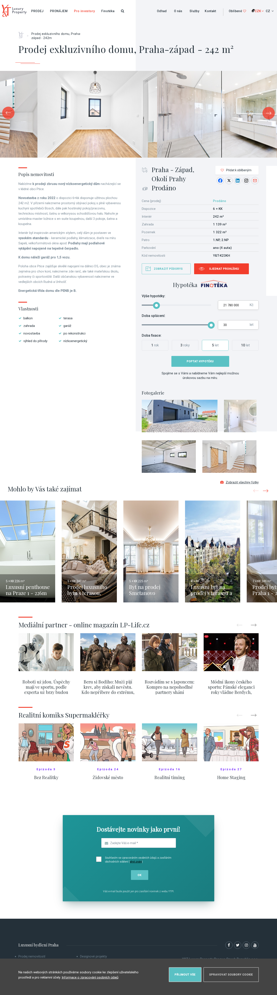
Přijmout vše (185, 974)
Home (22, 33)
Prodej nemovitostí (31, 956)
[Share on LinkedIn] (237, 180)
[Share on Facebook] (220, 180)
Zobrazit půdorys (168, 268)
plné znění (136, 861)
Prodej (37, 11)
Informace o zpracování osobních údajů (90, 977)
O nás (178, 11)
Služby (194, 11)
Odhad (162, 11)
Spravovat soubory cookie (231, 974)
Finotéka (108, 11)
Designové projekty (93, 956)
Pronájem (59, 11)
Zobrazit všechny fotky (242, 482)
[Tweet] (229, 180)
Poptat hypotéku (200, 361)
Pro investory (84, 11)
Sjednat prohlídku (224, 268)
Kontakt (210, 11)
